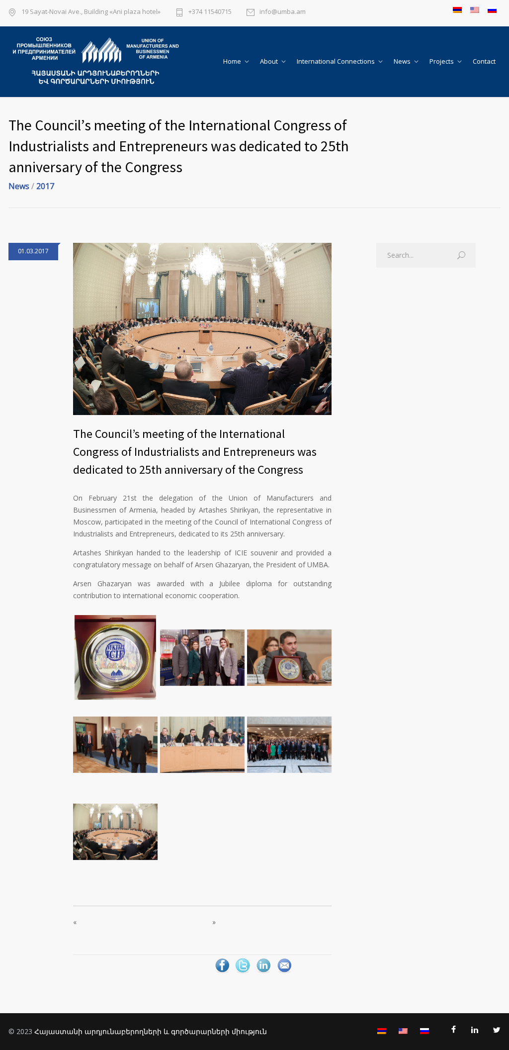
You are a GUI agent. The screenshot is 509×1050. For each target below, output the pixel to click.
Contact (484, 61)
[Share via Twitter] (243, 972)
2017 (45, 186)
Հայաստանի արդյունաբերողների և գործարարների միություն (150, 1031)
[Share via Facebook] (222, 972)
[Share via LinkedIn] (263, 972)
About (269, 61)
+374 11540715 (210, 12)
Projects (441, 61)
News (402, 61)
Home (232, 61)
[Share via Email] (284, 972)
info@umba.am (282, 12)
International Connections (336, 61)
